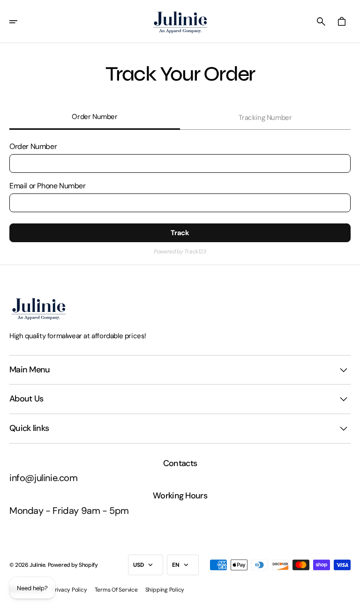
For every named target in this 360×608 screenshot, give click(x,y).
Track (180, 232)
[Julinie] (180, 21)
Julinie (37, 565)
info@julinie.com (43, 477)
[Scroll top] (348, 596)
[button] (19, 21)
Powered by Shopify (73, 565)
